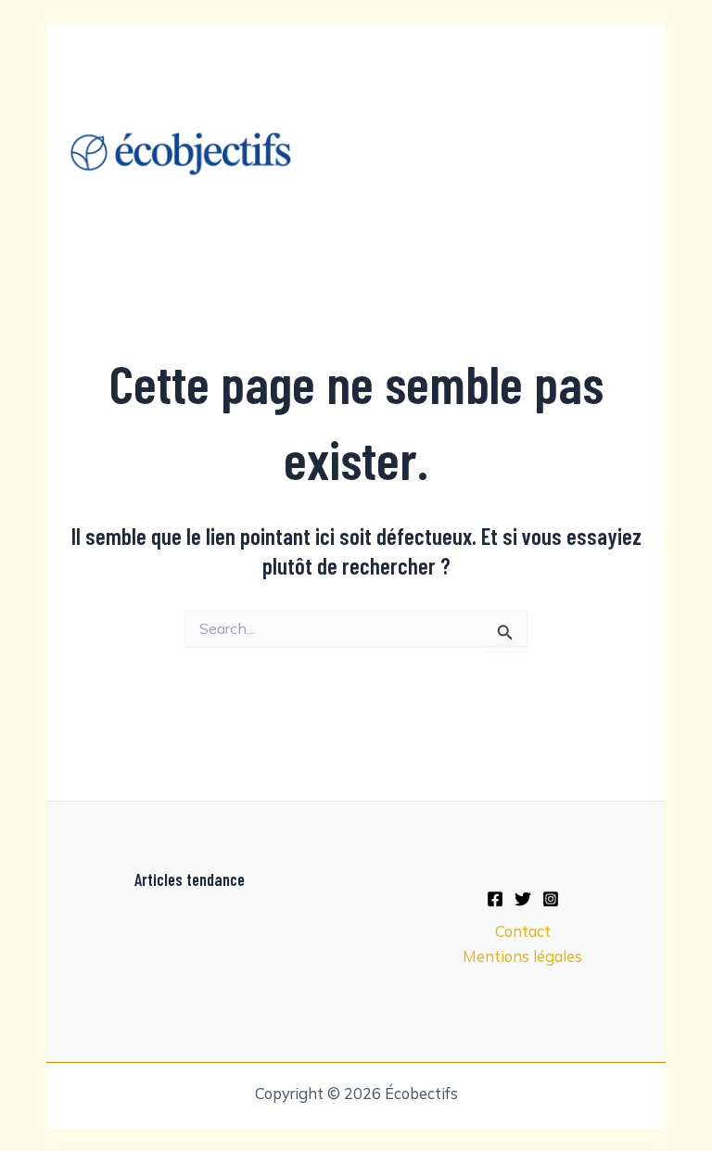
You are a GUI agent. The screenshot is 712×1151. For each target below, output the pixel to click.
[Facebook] (495, 899)
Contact (523, 931)
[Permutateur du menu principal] (626, 154)
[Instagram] (550, 899)
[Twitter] (523, 899)
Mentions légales (522, 956)
